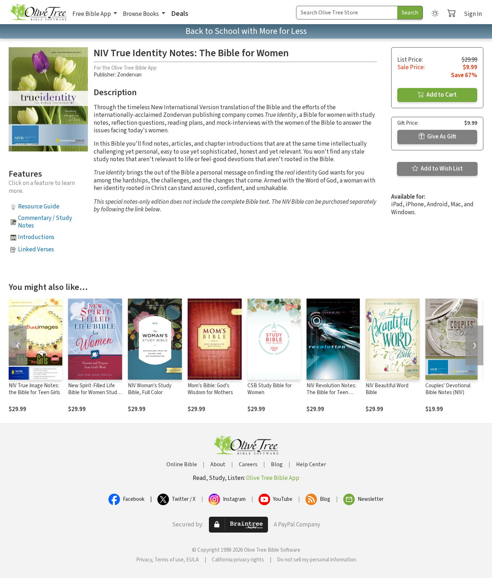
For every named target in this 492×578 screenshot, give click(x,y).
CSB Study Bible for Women (269, 389)
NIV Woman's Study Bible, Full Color (149, 389)
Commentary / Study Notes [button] (45, 222)
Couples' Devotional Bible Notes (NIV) (447, 389)
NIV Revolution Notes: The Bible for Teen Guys (331, 392)
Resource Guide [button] (38, 206)
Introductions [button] (36, 237)
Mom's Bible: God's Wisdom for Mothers (210, 389)
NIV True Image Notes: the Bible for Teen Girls (34, 389)
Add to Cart (441, 95)
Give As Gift (441, 136)
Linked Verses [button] (36, 249)
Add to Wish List (441, 168)
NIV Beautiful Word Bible (387, 389)
